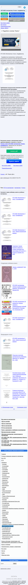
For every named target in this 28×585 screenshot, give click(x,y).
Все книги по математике (8, 419)
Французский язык (6, 533)
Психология (5, 497)
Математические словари (8, 432)
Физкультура (5, 512)
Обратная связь (5, 555)
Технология (5, 506)
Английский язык (6, 528)
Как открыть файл (5, 23)
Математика (5, 482)
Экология (4, 517)
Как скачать (3, 24)
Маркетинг (5, 480)
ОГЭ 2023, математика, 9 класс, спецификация (19, 318)
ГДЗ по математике (6, 425)
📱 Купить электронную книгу (16, 16)
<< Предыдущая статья (7, 407)
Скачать (4, 13)
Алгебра (4, 464)
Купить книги (14, 161)
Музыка (4, 487)
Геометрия (5, 471)
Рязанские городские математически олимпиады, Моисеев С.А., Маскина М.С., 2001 (20, 358)
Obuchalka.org (7, 581)
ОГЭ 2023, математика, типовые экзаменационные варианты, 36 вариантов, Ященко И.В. (19, 288)
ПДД (3, 494)
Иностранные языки (7, 536)
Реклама (4, 499)
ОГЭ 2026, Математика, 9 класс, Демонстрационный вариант (19, 231)
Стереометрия (6, 505)
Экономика (5, 519)
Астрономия (5, 466)
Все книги (3, 548)
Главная (3, 454)
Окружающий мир (6, 522)
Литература (5, 478)
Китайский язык (6, 538)
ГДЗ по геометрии (6, 423)
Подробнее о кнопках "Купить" (11, 31)
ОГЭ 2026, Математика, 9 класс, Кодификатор (19, 214)
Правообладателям (7, 168)
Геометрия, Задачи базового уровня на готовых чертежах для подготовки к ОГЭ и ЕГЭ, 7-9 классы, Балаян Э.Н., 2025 (19, 250)
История (4, 474)
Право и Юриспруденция (8, 496)
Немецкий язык (6, 531)
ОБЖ (3, 489)
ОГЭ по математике (9, 187)
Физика (4, 510)
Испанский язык (6, 529)
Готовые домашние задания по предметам (12, 456)
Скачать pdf (14, 151)
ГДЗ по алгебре (5, 421)
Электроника (5, 520)
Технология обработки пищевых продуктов (13, 508)
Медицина (4, 483)
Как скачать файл (6, 165)
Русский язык (5, 503)
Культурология (6, 476)
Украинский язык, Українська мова (11, 535)
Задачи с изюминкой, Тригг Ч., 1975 (19, 267)
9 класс (23, 187)
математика (18, 187)
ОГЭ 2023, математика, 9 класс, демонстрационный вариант (19, 340)
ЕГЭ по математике (6, 427)
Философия (5, 513)
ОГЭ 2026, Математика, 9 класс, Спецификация (19, 198)
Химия (4, 515)
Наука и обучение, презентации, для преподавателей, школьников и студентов (12, 542)
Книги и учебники (5, 544)
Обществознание (6, 490)
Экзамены (4, 462)
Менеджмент (5, 485)
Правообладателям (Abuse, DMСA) (6, 27)
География (5, 469)
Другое (3, 550)
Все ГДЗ (3, 458)
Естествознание (6, 492)
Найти (3, 553)
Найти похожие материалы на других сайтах (16, 20)
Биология (4, 467)
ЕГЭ (2, 460)
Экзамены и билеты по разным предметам (13, 524)
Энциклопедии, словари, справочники (11, 546)
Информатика (5, 473)
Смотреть (4, 19)
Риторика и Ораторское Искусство (11, 501)
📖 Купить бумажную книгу (17, 13)
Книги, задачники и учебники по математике (13, 430)
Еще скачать (4, 16)
